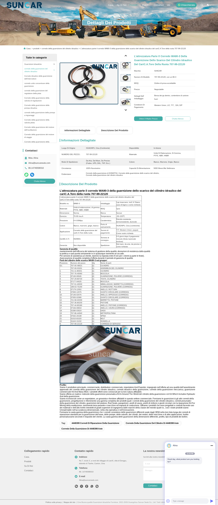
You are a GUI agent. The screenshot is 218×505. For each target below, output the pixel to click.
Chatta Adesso (40, 181)
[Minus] (211, 445)
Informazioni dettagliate (77, 130)
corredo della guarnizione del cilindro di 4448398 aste (152, 423)
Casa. (111, 5)
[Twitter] (81, 487)
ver (168, 5)
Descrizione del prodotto (114, 130)
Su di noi (121, 5)
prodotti (133, 5)
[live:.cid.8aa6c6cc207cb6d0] (97, 487)
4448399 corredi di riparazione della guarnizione (95, 423)
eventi (145, 5)
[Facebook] (86, 487)
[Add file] (168, 501)
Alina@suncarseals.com (39, 163)
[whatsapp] (26, 174)
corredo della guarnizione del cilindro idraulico (60, 49)
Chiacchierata (188, 5)
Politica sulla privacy (54, 502)
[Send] (212, 501)
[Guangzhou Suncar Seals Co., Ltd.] (24, 5)
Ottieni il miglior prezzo (148, 119)
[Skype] (32, 174)
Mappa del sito (69, 502)
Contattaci (159, 5)
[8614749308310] (92, 487)
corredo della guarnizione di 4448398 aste (82, 429)
